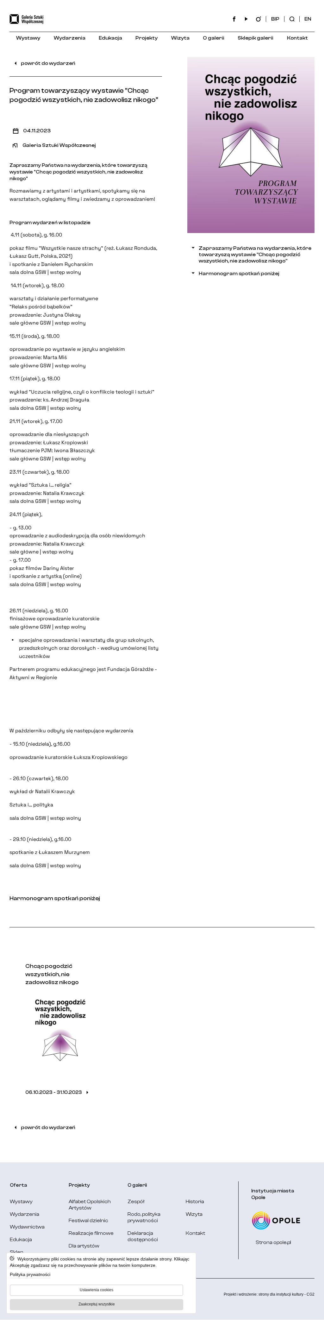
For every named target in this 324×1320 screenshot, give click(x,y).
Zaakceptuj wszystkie (96, 1304)
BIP (275, 19)
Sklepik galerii (255, 38)
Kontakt (297, 38)
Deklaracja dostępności (143, 1236)
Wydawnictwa (27, 1227)
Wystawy (28, 38)
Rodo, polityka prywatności (144, 1217)
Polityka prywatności (30, 1274)
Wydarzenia (69, 38)
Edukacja (110, 38)
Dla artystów (84, 1246)
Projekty (146, 38)
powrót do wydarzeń (48, 63)
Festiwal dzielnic (88, 1220)
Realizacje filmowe (91, 1233)
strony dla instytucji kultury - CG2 (287, 1294)
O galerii (213, 38)
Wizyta (180, 38)
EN (307, 19)
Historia (195, 1201)
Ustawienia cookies (96, 1290)
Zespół (136, 1201)
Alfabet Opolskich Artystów (90, 1205)
